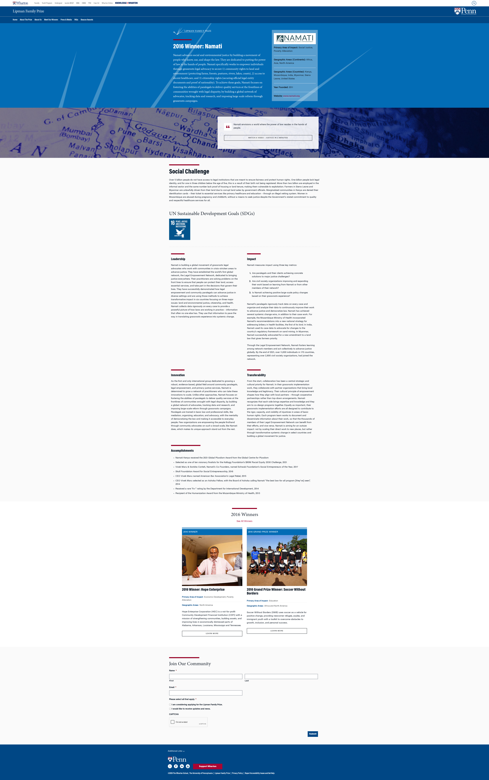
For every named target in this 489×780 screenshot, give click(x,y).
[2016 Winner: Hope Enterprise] (212, 584)
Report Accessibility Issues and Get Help (259, 773)
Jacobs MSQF (69, 3)
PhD (89, 3)
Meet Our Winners (51, 20)
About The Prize (26, 20)
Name (173, 671)
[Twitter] (170, 766)
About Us (38, 20)
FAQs (76, 20)
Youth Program (47, 3)
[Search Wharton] (474, 3)
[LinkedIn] (182, 766)
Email (172, 687)
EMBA (84, 3)
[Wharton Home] (20, 3)
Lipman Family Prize (222, 773)
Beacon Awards (87, 20)
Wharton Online (107, 3)
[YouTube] (188, 766)
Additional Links (175, 751)
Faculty (36, 3)
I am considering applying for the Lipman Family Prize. (197, 705)
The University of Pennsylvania (201, 773)
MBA (77, 3)
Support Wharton (207, 766)
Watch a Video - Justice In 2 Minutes (268, 138)
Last (247, 681)
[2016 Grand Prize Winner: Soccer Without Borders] (277, 583)
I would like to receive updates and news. (191, 709)
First (171, 681)
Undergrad (58, 3)
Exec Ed (96, 3)
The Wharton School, (181, 773)
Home (15, 20)
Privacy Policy (237, 773)
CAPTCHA (174, 714)
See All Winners (244, 521)
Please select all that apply (182, 699)
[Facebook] (176, 766)
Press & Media (66, 20)
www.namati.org (291, 96)
